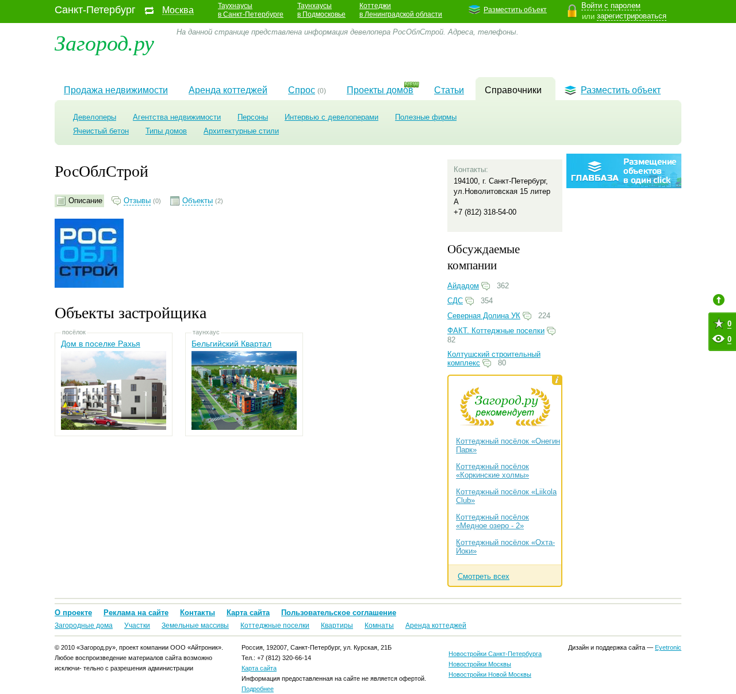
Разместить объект (515, 10)
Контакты (197, 612)
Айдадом (463, 285)
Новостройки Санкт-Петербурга (495, 653)
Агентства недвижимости (177, 117)
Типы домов (166, 131)
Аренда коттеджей (228, 90)
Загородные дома (84, 625)
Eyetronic (668, 647)
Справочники (513, 90)
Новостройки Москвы (479, 664)
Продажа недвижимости (116, 90)
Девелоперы (94, 117)
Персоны (252, 117)
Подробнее (257, 688)
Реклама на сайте (135, 612)
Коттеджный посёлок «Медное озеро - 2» (492, 521)
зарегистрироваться (631, 16)
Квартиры (337, 625)
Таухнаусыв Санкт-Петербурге (250, 10)
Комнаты (379, 625)
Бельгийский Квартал (231, 343)
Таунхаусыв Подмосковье (321, 10)
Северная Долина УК (483, 315)
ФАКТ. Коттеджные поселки (496, 330)
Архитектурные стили (241, 131)
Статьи (449, 90)
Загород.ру (104, 41)
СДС (455, 300)
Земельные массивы (195, 625)
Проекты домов (380, 90)
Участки (137, 625)
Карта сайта (248, 612)
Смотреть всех (483, 576)
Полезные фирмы (426, 117)
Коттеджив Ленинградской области (400, 10)
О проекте (73, 612)
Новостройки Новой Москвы (489, 674)
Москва (178, 10)
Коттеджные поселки (274, 625)
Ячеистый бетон (101, 131)
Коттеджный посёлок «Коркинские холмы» (492, 470)
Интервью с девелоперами (331, 117)
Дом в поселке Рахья (100, 343)
